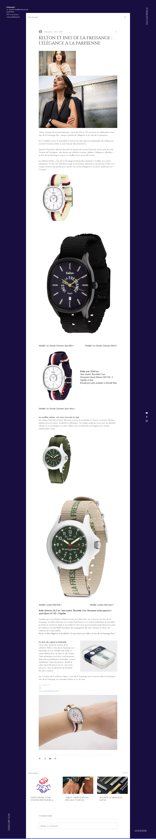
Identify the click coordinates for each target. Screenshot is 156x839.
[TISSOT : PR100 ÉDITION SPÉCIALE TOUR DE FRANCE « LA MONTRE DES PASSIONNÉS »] (78, 785)
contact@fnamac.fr (13, 17)
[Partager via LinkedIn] (50, 758)
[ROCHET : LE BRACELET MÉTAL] (112, 785)
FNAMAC (10, 7)
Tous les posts (33, 17)
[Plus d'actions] (116, 31)
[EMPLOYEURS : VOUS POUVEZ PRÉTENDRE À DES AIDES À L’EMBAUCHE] (43, 785)
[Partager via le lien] (55, 758)
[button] (125, 17)
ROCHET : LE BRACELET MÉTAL (111, 798)
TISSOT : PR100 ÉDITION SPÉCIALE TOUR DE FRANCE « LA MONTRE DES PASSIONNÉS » (76, 798)
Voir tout (125, 773)
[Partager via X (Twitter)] (45, 758)
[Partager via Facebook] (40, 758)
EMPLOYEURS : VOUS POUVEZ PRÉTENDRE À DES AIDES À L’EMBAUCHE (43, 798)
